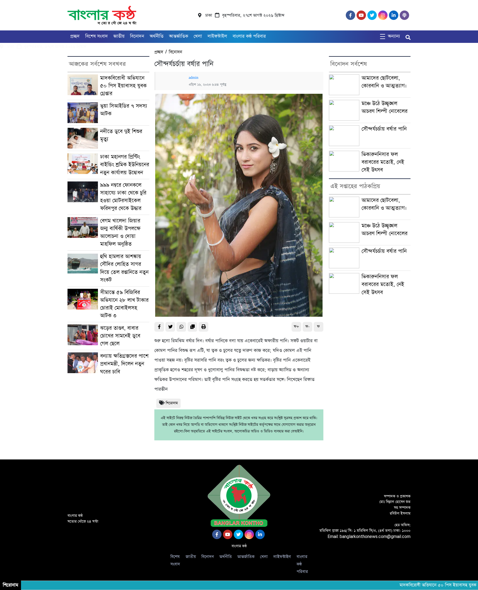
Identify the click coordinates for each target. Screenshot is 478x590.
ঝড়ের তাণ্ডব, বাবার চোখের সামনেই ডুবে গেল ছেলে (120, 335)
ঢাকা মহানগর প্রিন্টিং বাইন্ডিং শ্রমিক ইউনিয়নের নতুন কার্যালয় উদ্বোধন (124, 164)
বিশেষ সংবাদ (96, 36)
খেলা (198, 36)
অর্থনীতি (156, 36)
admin (193, 78)
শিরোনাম (172, 403)
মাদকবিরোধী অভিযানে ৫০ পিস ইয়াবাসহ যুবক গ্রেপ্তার (123, 85)
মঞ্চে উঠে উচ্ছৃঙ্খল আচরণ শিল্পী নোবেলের (384, 107)
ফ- (307, 326)
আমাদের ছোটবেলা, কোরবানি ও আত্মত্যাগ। (384, 82)
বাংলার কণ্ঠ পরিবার (249, 36)
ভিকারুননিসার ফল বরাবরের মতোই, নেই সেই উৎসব (383, 162)
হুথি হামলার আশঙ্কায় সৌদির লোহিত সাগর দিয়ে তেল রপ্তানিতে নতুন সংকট (124, 268)
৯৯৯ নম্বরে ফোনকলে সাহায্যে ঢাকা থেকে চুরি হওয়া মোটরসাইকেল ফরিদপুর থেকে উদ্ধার (123, 196)
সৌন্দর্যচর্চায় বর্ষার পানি (384, 129)
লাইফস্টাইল (217, 36)
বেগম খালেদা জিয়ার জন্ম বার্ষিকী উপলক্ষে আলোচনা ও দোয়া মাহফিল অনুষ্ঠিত (120, 232)
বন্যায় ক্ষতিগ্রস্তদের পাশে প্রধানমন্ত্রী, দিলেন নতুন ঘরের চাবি (124, 363)
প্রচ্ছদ (75, 36)
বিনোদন (137, 36)
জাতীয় (118, 36)
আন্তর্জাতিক (178, 36)
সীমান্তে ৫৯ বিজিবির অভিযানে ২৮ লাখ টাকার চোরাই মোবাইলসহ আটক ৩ (124, 304)
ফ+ (296, 326)
